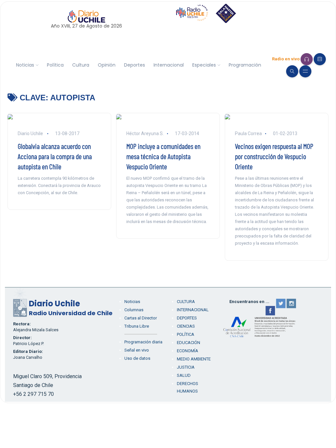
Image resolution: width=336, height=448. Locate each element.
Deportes (134, 65)
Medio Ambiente (194, 358)
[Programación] (320, 59)
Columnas (133, 309)
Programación (245, 65)
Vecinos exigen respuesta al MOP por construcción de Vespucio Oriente (274, 156)
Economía (187, 350)
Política (55, 65)
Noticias (25, 65)
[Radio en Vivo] (307, 59)
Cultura (80, 65)
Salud (184, 375)
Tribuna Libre (136, 326)
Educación (188, 342)
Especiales (204, 65)
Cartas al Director (140, 318)
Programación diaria (143, 341)
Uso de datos (137, 358)
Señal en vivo (136, 350)
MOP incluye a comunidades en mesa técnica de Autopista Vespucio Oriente (163, 156)
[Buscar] (292, 71)
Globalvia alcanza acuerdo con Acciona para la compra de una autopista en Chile (55, 156)
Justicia (186, 367)
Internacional (169, 65)
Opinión (107, 65)
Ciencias (186, 326)
